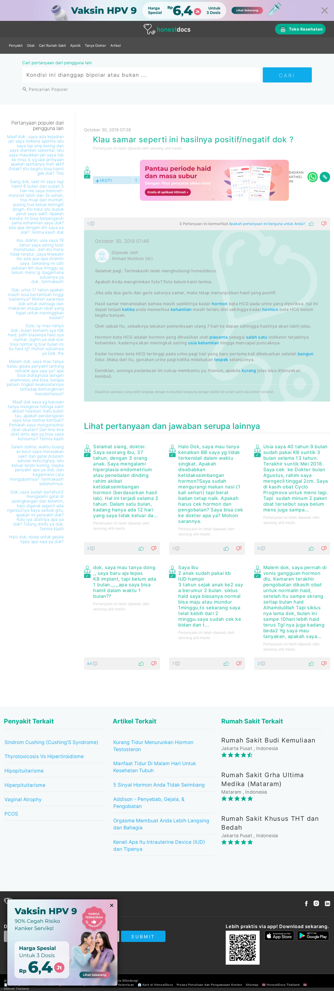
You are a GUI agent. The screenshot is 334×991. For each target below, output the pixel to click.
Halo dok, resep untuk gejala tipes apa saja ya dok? (36, 539)
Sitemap (252, 985)
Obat (31, 45)
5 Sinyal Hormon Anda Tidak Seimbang (159, 785)
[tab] (207, 309)
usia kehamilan (203, 342)
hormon (220, 303)
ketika (128, 309)
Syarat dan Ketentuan (117, 985)
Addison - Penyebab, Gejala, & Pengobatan (148, 802)
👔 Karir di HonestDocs (155, 985)
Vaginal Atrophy (23, 800)
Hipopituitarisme (24, 771)
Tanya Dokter (95, 45)
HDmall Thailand (16, 988)
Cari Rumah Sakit (52, 45)
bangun (306, 353)
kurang (249, 370)
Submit (143, 936)
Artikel (115, 45)
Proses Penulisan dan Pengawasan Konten (209, 985)
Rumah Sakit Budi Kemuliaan (268, 740)
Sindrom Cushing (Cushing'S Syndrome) (51, 742)
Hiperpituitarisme (24, 785)
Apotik (75, 45)
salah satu (256, 337)
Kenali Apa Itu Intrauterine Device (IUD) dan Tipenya (159, 845)
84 (90, 663)
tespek (221, 359)
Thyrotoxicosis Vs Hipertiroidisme (44, 756)
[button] (207, 223)
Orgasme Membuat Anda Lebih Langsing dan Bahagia (161, 824)
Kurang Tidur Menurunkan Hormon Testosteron (153, 745)
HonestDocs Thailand (283, 985)
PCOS (11, 814)
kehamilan (181, 309)
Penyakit (16, 45)
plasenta (218, 337)
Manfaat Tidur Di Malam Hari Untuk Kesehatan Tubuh (154, 767)
